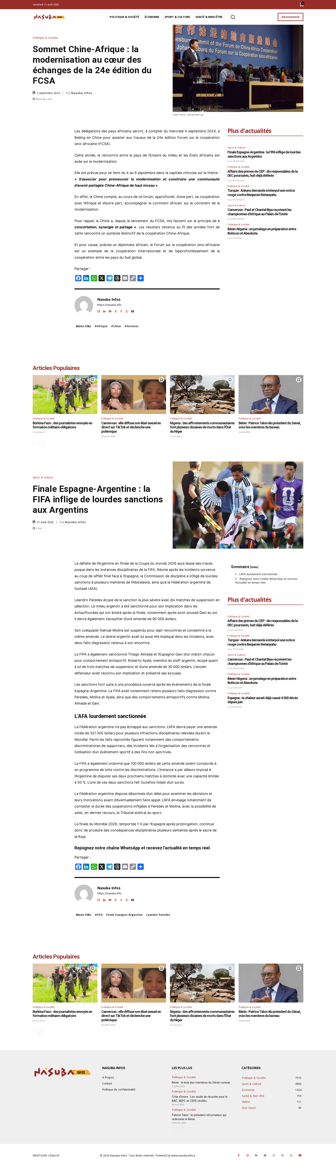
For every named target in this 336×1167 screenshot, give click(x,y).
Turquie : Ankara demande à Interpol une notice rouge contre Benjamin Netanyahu (261, 192)
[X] (121, 310)
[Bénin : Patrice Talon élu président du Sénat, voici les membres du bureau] (271, 394)
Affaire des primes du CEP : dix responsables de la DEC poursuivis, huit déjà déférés (263, 173)
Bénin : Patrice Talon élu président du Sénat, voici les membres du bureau (270, 425)
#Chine (116, 326)
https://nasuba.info (109, 304)
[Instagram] (98, 310)
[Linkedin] (104, 310)
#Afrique (101, 326)
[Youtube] (132, 310)
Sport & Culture (236, 147)
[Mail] (109, 310)
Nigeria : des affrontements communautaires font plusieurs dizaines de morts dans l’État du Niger (202, 427)
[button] (232, 17)
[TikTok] (115, 310)
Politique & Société (45, 37)
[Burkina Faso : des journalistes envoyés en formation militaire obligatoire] (65, 394)
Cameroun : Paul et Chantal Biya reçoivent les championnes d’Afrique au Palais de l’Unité (259, 212)
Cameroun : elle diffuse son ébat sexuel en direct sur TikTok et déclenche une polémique (131, 427)
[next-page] (41, 443)
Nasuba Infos (81, 93)
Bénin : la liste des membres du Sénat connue (201, 1082)
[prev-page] (35, 443)
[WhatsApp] (126, 310)
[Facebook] (238, 1155)
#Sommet (131, 326)
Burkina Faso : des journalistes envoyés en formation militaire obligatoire (62, 425)
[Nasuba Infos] (50, 17)
